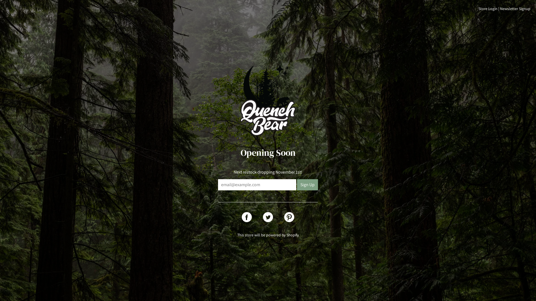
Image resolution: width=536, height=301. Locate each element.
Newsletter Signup (515, 8)
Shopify (292, 234)
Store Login (487, 8)
